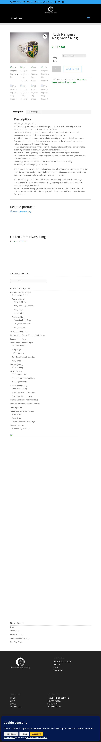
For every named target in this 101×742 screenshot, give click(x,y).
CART (56, 667)
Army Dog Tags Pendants (24, 306)
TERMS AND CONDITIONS (58, 698)
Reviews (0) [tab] (33, 112)
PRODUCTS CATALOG (62, 662)
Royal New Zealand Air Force (23, 392)
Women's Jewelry (17, 425)
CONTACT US (15, 707)
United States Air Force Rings (23, 422)
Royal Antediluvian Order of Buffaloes (25, 403)
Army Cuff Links (20, 302)
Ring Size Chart (16, 642)
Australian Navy (18, 317)
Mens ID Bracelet (19, 374)
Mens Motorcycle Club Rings (23, 378)
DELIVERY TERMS (54, 707)
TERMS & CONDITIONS (19, 638)
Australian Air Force (19, 295)
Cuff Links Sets (18, 353)
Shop (12, 627)
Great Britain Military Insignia (21, 343)
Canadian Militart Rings (19, 331)
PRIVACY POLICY (17, 634)
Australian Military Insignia (20, 292)
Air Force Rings (18, 345)
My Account (15, 630)
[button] (45, 36)
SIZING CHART (53, 704)
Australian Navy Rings (22, 320)
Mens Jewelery (16, 371)
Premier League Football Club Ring (24, 400)
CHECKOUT (58, 670)
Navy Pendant (19, 327)
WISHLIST (57, 665)
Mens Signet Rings (19, 382)
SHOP (12, 701)
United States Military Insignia (64, 82)
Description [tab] (18, 112)
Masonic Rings (18, 367)
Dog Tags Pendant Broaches (23, 357)
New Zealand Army (19, 388)
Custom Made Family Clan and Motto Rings (27, 335)
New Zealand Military (18, 385)
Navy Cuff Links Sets (22, 324)
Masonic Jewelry (16, 364)
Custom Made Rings (18, 339)
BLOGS (13, 704)
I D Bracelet (18, 313)
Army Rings (81, 79)
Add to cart (72, 69)
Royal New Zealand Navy (22, 396)
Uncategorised (16, 407)
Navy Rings (16, 361)
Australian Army (18, 299)
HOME (12, 698)
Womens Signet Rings (20, 428)
